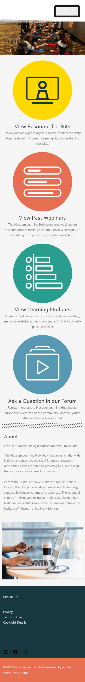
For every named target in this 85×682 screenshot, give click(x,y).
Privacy (8, 612)
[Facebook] (15, 653)
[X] (25, 653)
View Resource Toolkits (42, 126)
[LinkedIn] (5, 653)
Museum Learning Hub (29, 667)
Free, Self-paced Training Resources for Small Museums (30, 41)
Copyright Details (14, 622)
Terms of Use (12, 617)
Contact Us (10, 597)
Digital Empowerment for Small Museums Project (40, 484)
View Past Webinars (42, 218)
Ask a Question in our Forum (42, 401)
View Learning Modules (42, 309)
